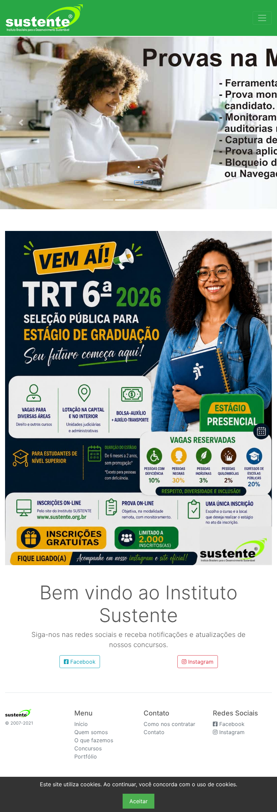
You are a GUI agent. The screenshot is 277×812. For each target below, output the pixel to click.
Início (81, 724)
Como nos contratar (169, 724)
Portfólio (85, 756)
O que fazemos (93, 740)
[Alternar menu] (262, 18)
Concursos (88, 748)
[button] (21, 122)
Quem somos (91, 732)
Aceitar (138, 801)
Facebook (82, 661)
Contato (154, 732)
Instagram (199, 661)
